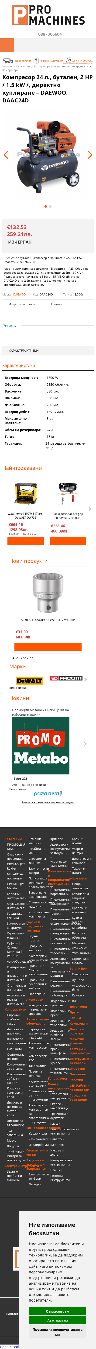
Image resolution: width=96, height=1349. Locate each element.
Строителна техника (37, 860)
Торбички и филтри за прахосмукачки (16, 1156)
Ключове (57, 1145)
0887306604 (50, 34)
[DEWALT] (30, 681)
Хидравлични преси (60, 1013)
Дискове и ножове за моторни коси (14, 1108)
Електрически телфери (38, 1176)
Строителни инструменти (60, 1096)
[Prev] (7, 155)
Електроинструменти (15, 1166)
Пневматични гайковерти (60, 993)
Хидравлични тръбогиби (60, 1023)
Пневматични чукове (60, 1061)
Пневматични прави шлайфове (60, 1048)
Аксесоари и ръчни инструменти (16, 999)
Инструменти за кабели (80, 1061)
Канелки (78, 995)
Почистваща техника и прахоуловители (38, 882)
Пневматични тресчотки (60, 951)
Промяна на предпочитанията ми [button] (58, 1331)
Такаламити (37, 1066)
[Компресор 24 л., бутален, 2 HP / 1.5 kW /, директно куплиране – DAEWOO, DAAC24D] (48, 155)
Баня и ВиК (78, 968)
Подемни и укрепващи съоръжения (36, 1164)
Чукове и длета (57, 1152)
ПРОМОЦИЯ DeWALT (16, 846)
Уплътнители (81, 953)
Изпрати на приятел (23, 304)
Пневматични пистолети (60, 941)
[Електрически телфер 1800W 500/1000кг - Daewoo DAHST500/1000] (68, 493)
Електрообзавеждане (37, 1128)
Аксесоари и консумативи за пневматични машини (60, 967)
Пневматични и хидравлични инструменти (59, 877)
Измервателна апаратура (16, 925)
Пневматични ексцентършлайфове (60, 921)
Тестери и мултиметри (80, 1051)
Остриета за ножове (15, 1056)
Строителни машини (15, 935)
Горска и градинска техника (34, 926)
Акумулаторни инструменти (16, 906)
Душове (78, 980)
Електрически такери (38, 870)
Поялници (78, 1074)
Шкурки (13, 1146)
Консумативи (15, 1009)
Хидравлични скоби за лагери (60, 1034)
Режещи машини (35, 841)
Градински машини (36, 948)
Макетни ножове (77, 1041)
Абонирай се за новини (29, 785)
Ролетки (76, 1080)
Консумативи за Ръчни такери (16, 1078)
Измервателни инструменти (60, 1162)
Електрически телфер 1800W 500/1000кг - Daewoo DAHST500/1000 (68, 515)
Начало (7, 66)
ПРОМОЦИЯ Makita (16, 886)
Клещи (55, 1123)
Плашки (56, 1170)
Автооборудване (16, 961)
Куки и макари (77, 920)
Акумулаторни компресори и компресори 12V (38, 1051)
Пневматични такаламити (60, 1070)
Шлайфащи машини (37, 851)
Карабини (79, 927)
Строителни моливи (80, 960)
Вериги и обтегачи (79, 935)
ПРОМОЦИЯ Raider (16, 866)
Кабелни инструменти (16, 896)
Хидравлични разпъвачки (38, 1083)
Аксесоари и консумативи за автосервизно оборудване (38, 1113)
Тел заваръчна (15, 1132)
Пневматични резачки (60, 983)
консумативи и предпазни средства (38, 1009)
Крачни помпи (77, 841)
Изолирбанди (38, 1145)
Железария (79, 878)
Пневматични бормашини (60, 891)
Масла (11, 1140)
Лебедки (35, 1184)
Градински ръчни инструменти (38, 970)
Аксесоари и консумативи (38, 958)
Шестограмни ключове (81, 860)
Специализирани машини (38, 904)
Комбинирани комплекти (38, 914)
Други (74, 1012)
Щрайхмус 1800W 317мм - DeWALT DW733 (26, 515)
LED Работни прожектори (79, 1087)
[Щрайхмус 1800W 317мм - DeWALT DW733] (25, 493)
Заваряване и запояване (38, 894)
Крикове (56, 839)
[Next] (89, 155)
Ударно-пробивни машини (14, 1175)
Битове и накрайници (59, 1106)
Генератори (57, 1078)
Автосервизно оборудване (37, 1021)
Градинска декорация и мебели (38, 984)
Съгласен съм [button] (57, 1311)
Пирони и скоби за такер (14, 1019)
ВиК (75, 1001)
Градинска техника (14, 915)
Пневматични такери (60, 911)
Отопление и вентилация (16, 987)
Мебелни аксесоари (79, 945)
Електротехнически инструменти (60, 1131)
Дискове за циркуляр (15, 1031)
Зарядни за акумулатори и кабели (38, 1033)
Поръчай (25, 541)
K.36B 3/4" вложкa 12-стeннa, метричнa (48, 620)
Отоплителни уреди (37, 1152)
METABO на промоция (15, 876)
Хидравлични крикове (60, 1003)
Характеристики (24, 350)
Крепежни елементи (79, 910)
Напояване (37, 994)
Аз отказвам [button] (57, 1320)
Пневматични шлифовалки (60, 901)
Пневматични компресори (60, 931)
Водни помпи (34, 938)
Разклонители (38, 1139)
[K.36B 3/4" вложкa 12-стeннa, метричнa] (48, 592)
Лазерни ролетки (77, 1031)
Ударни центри (77, 851)
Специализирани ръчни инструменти (38, 1095)
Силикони (14, 1049)
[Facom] (66, 678)
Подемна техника (35, 1073)
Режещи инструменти (60, 1178)
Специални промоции (15, 856)
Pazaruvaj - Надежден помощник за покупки (48, 802)
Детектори (78, 1006)
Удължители (38, 1133)
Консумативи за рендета (16, 1066)
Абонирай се (22, 658)
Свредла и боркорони (78, 1097)
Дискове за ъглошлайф (15, 1123)
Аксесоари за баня (81, 987)
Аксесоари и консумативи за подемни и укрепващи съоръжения (60, 855)
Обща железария (80, 886)
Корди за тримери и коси (15, 1092)
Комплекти (79, 1023)
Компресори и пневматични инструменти (61, 66)
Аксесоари (34, 999)
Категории (23, 66)
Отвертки (57, 1139)
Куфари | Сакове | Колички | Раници (14, 949)
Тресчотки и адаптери (59, 1116)
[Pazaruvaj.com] (48, 795)
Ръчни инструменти (58, 1086)
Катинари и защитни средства (80, 898)
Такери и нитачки (78, 870)
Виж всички (17, 688)
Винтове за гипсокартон (16, 1041)
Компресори (10, 70)
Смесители (80, 974)
